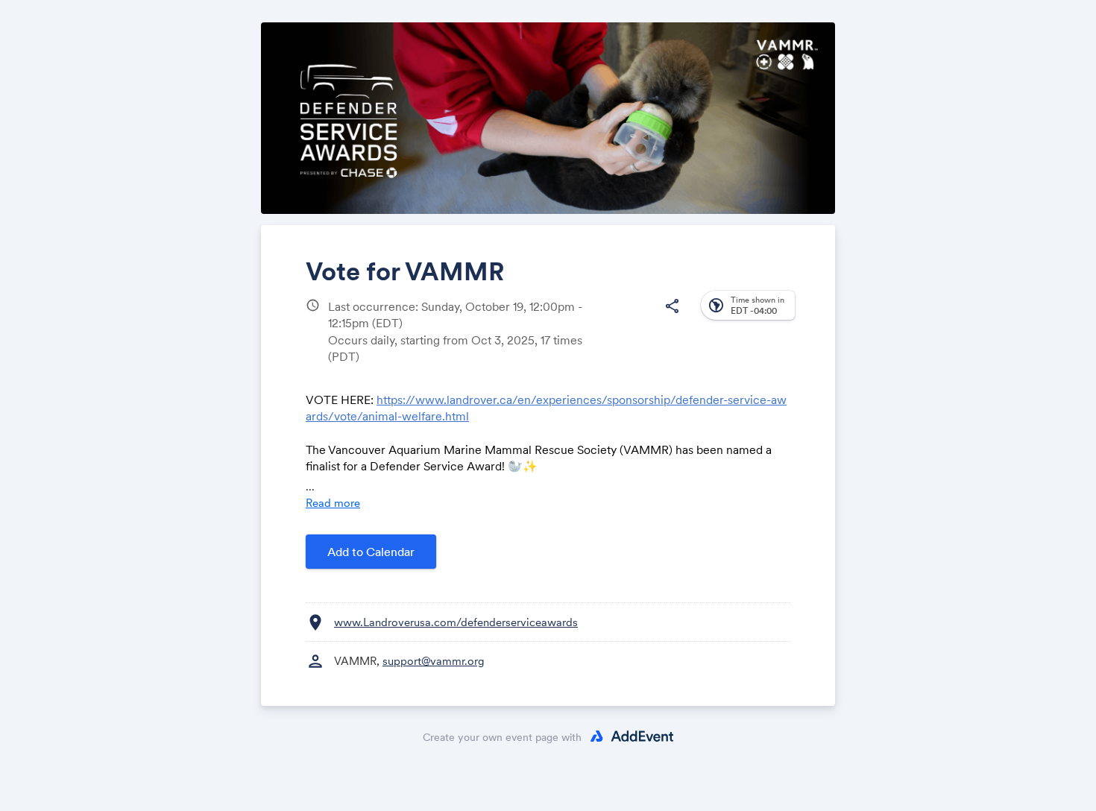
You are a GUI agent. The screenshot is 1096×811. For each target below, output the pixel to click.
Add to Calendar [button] (371, 551)
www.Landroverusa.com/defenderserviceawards (456, 622)
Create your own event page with (502, 737)
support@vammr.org (433, 661)
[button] (671, 306)
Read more (333, 503)
